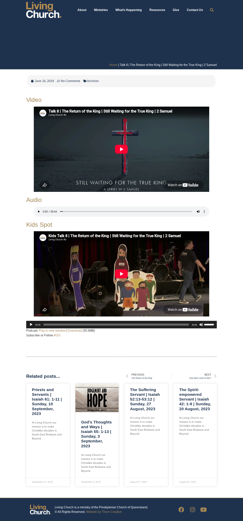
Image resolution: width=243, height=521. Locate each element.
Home (113, 64)
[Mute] (201, 325)
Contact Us (195, 10)
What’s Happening (128, 10)
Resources (157, 10)
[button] (212, 10)
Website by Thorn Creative (104, 511)
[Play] (31, 325)
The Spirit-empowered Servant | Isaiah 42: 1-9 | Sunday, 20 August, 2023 (195, 399)
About (81, 10)
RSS (57, 335)
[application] (121, 324)
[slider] (209, 324)
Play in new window (52, 330)
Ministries (101, 10)
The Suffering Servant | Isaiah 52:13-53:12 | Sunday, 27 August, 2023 (145, 399)
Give (176, 10)
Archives (93, 81)
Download (75, 330)
